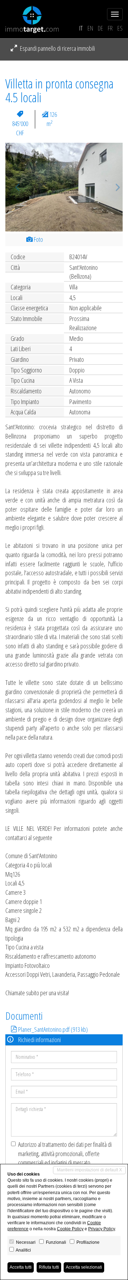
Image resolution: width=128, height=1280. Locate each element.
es (120, 28)
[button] (14, 187)
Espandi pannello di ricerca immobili (57, 48)
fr (110, 28)
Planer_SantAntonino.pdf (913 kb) (52, 1029)
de (100, 28)
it (81, 28)
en (90, 28)
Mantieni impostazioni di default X (89, 1169)
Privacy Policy (101, 1228)
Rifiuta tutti (49, 1267)
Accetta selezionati (84, 1267)
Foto (38, 239)
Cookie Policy (70, 1228)
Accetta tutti (21, 1267)
